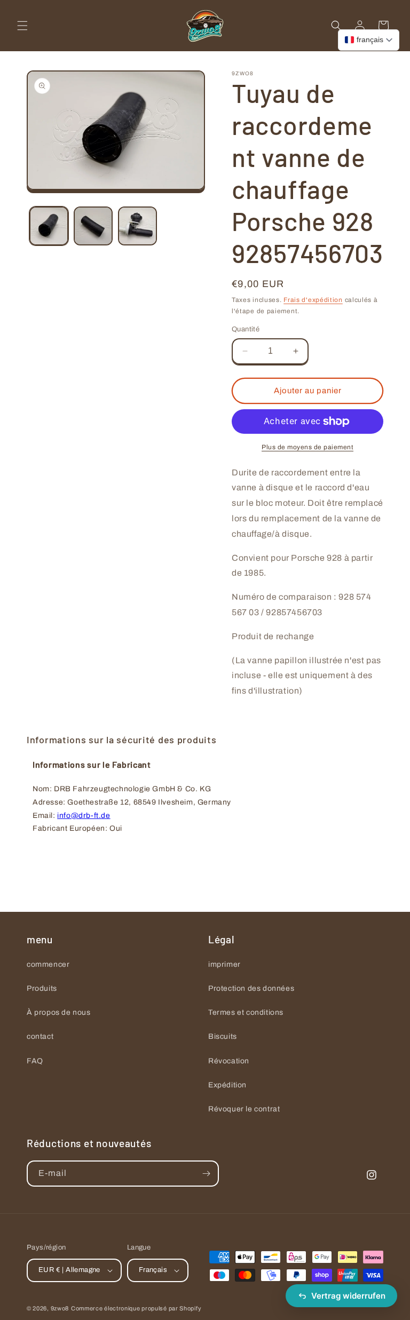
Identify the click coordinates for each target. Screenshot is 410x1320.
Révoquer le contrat (244, 1109)
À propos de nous (59, 1012)
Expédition (227, 1085)
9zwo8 (60, 1308)
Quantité (245, 329)
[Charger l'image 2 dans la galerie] (93, 225)
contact (40, 1036)
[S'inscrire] (206, 1173)
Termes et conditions (245, 1012)
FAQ (35, 1061)
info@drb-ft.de (83, 816)
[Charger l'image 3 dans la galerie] (137, 225)
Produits (42, 988)
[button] (22, 25)
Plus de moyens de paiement (307, 447)
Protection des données (251, 988)
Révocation (228, 1061)
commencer (48, 964)
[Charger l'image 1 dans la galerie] (48, 225)
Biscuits (222, 1036)
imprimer (224, 964)
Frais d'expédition (313, 300)
